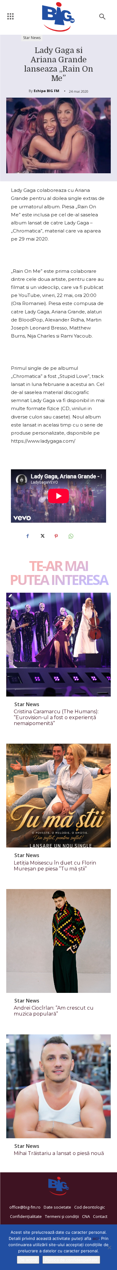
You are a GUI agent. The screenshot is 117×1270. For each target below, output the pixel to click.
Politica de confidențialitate (71, 1259)
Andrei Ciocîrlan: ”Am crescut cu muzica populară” (54, 1011)
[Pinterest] (56, 536)
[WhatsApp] (70, 536)
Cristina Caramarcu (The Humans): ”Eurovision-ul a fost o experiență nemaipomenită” (56, 717)
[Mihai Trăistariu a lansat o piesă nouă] (58, 1086)
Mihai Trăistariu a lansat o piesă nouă (59, 1153)
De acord (28, 1259)
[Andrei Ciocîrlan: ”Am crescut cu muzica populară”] (58, 941)
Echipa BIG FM (46, 90)
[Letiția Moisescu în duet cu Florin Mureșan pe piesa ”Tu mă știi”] (58, 795)
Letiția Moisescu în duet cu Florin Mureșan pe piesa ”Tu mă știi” (55, 866)
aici (95, 1238)
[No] (109, 1247)
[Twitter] (42, 536)
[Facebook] (27, 536)
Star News (32, 37)
